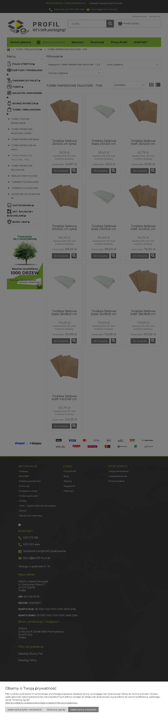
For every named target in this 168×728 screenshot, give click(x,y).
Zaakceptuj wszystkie (83, 709)
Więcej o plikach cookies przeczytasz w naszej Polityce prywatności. (41, 702)
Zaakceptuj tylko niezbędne (25, 709)
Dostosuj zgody (56, 709)
